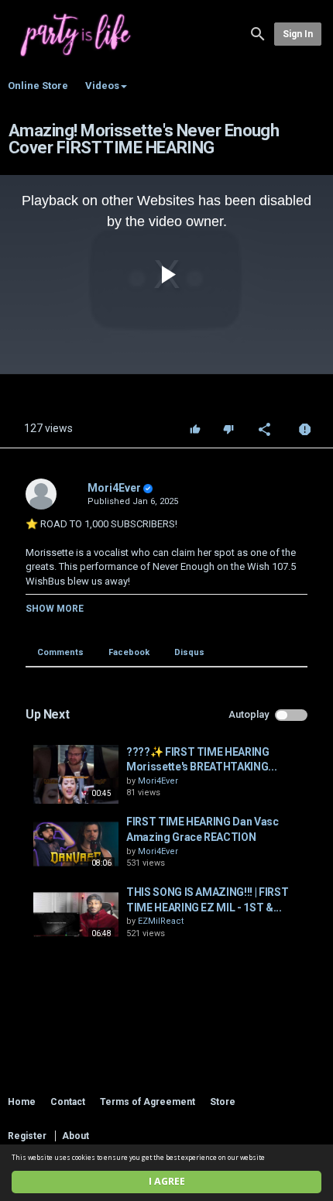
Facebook (128, 652)
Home (22, 1101)
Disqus (189, 652)
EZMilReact (161, 921)
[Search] (258, 32)
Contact (67, 1101)
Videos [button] (102, 85)
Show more (55, 608)
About (75, 1136)
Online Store (38, 85)
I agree (167, 1181)
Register (27, 1136)
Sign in (298, 34)
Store (222, 1101)
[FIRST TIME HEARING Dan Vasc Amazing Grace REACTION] (75, 844)
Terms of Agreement (147, 1101)
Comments (60, 652)
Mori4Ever (114, 488)
